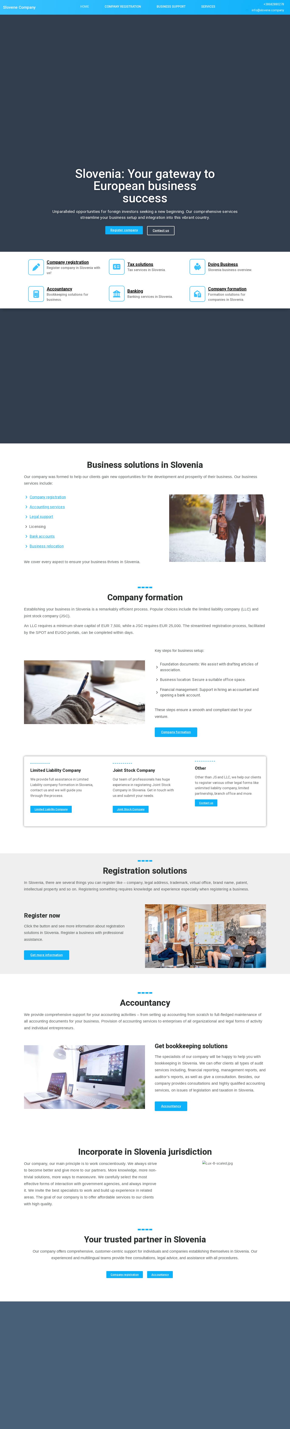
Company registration (68, 262)
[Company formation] (197, 294)
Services (208, 6)
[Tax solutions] (117, 267)
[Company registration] (36, 267)
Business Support (171, 6)
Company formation (227, 288)
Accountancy (59, 288)
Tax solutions (140, 264)
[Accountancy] (36, 294)
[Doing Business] (197, 267)
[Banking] (117, 293)
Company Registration (123, 6)
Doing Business (223, 264)
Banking (135, 291)
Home (84, 6)
